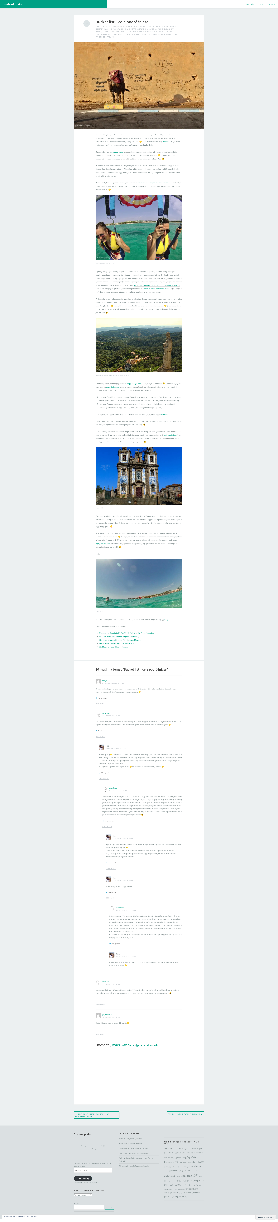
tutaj (166, 619)
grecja (124, 29)
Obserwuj (83, 1178)
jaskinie (161, 29)
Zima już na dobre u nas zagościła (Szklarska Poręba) (92, 1115)
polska (168, 32)
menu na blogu (117, 152)
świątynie (147, 34)
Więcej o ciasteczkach (30, 1216)
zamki (184, 1192)
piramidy (160, 32)
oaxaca (176, 1181)
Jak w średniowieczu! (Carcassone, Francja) (134, 1166)
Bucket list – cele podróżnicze (122, 22)
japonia (152, 29)
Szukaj (76, 1203)
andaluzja (185, 1148)
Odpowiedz (100, 703)
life (198, 1166)
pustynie (112, 34)
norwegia (150, 32)
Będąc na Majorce (103, 543)
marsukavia (106, 713)
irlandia (143, 29)
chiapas (191, 1153)
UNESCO (191, 1189)
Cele (261, 4)
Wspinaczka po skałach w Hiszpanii (184, 1114)
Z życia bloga (130, 26)
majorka (167, 1171)
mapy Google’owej (134, 383)
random (174, 1184)
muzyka (179, 1176)
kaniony (170, 29)
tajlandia (167, 1189)
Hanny (164, 141)
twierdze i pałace (180, 1189)
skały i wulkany (132, 34)
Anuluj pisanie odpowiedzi (144, 1045)
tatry (172, 1189)
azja (166, 26)
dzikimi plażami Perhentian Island (155, 288)
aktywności (149, 26)
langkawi (189, 1167)
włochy (156, 34)
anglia (159, 26)
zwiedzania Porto (170, 435)
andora (194, 1148)
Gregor (104, 680)
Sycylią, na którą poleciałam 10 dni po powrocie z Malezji (157, 285)
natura (132, 32)
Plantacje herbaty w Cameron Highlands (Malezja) (119, 636)
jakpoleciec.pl (107, 1014)
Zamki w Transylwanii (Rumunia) (130, 1138)
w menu (164, 414)
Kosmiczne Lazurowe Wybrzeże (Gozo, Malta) (117, 643)
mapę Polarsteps (112, 387)
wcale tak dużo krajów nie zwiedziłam (153, 182)
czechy (110, 29)
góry (117, 29)
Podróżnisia (12, 4)
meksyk (124, 32)
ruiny (121, 34)
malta (107, 32)
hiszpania (133, 29)
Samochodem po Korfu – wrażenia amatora (134, 1153)
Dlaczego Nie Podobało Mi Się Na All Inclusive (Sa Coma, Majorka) (126, 633)
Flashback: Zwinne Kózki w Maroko (113, 646)
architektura (172, 1153)
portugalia (101, 34)
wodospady (167, 34)
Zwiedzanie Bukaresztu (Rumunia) (131, 1143)
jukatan (174, 1167)
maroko (116, 32)
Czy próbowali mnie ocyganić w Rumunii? (133, 1148)
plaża (192, 1180)
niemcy (140, 32)
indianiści (183, 1162)
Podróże (250, 4)
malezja (100, 32)
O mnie (272, 4)
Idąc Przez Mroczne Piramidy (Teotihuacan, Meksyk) (120, 640)
